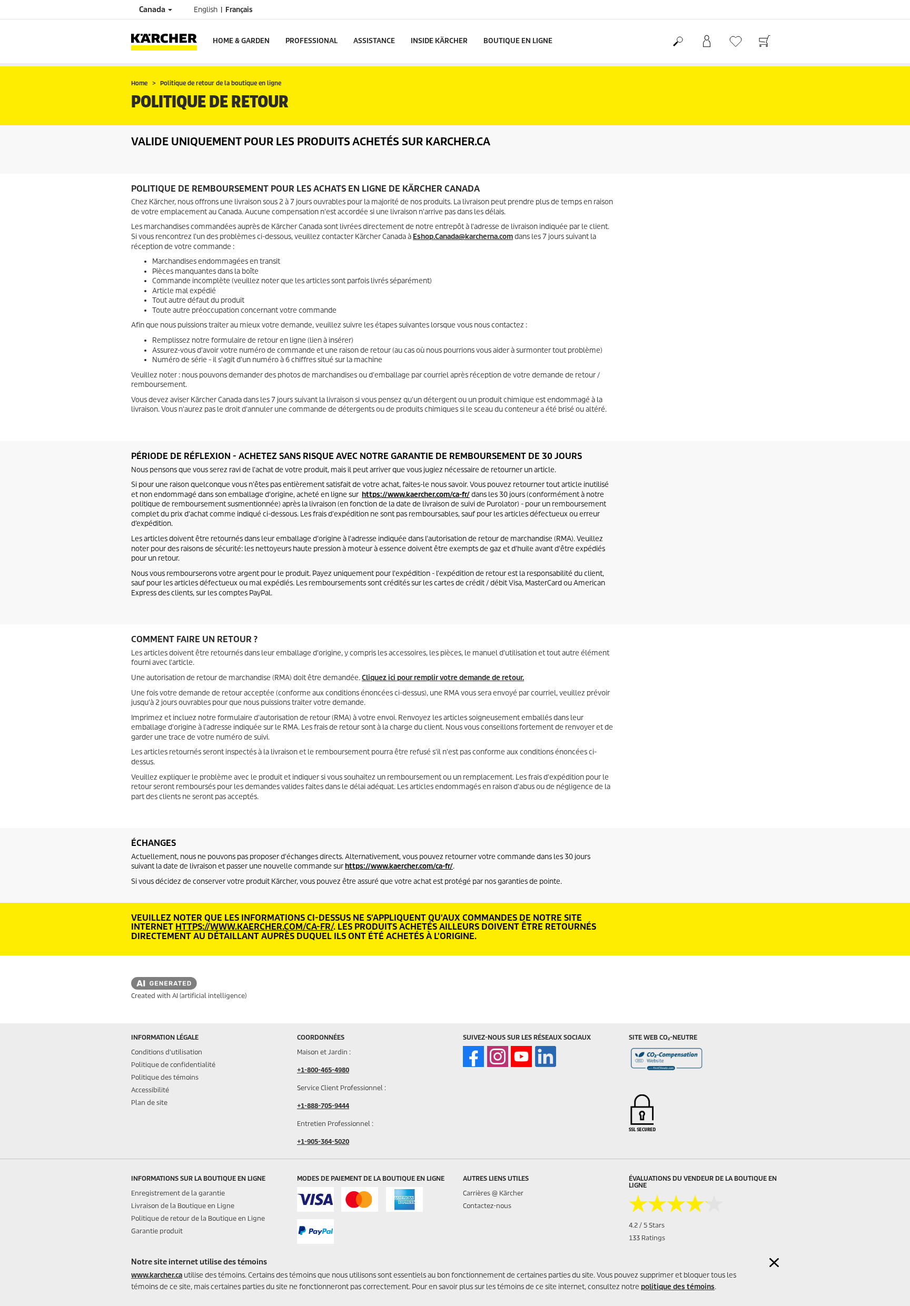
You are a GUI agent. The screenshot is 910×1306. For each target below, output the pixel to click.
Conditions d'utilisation (166, 1052)
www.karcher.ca (156, 1275)
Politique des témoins (165, 1077)
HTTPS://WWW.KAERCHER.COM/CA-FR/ (254, 926)
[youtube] (521, 1056)
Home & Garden (241, 40)
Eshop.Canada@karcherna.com (463, 236)
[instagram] (497, 1056)
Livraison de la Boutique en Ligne (182, 1206)
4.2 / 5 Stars (647, 1225)
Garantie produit (157, 1231)
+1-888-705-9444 (323, 1106)
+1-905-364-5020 (323, 1141)
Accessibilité (150, 1090)
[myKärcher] (706, 41)
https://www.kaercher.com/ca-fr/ (416, 494)
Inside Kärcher (439, 40)
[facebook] (473, 1056)
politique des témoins (678, 1286)
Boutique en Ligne (517, 40)
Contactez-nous (487, 1206)
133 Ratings (647, 1238)
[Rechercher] (677, 41)
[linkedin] (545, 1056)
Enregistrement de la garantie (178, 1193)
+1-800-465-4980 (323, 1070)
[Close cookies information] (774, 1262)
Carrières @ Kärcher (493, 1193)
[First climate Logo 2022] (666, 1061)
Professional (311, 40)
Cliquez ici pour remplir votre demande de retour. (443, 677)
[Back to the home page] (168, 41)
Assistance (374, 40)
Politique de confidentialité (173, 1065)
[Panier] (764, 41)
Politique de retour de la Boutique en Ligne (198, 1218)
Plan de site (149, 1102)
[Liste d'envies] (735, 41)
